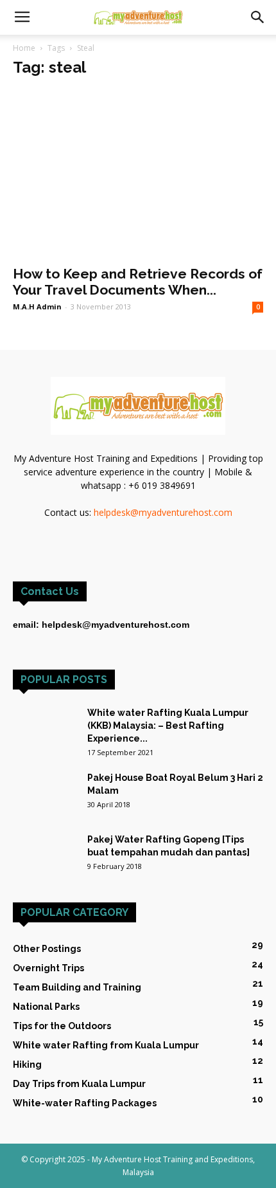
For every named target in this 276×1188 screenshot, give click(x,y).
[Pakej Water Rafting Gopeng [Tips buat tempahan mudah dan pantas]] (45, 848)
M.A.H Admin (37, 306)
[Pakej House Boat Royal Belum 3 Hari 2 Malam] (45, 793)
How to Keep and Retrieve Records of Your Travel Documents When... (138, 282)
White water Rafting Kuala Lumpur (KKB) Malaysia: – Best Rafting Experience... (167, 726)
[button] (258, 17)
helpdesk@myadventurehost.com (163, 512)
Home (24, 47)
